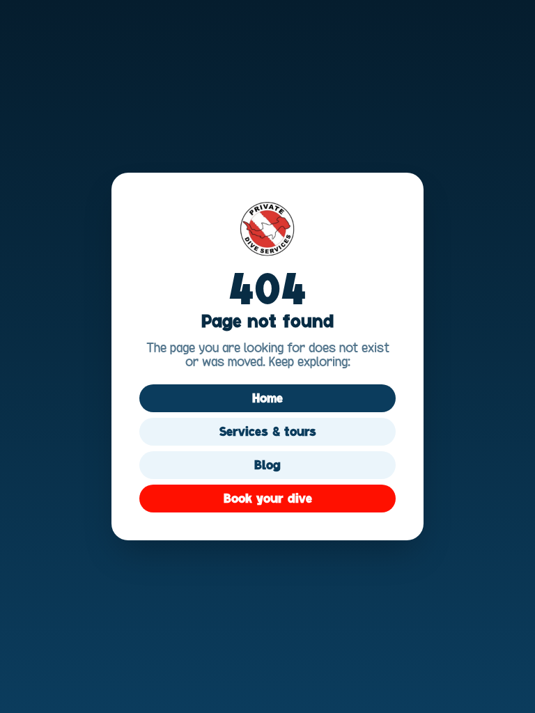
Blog (267, 465)
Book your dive (268, 499)
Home (267, 398)
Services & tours (267, 432)
